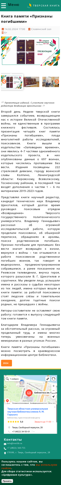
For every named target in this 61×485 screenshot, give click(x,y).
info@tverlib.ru (14, 443)
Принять (7, 481)
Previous (4, 82)
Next (57, 82)
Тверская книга (46, 5)
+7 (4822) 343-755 (16, 448)
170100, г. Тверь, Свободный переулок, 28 (28, 452)
